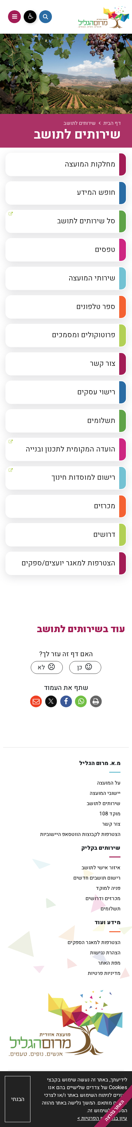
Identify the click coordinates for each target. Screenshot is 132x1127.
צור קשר (111, 824)
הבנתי (17, 1099)
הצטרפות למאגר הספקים (94, 942)
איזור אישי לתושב (101, 868)
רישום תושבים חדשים (96, 878)
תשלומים (110, 909)
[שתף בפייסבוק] (66, 702)
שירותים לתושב (103, 803)
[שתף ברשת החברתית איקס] (51, 702)
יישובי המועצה (105, 793)
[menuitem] (66, 164)
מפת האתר (109, 963)
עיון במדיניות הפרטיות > (102, 1118)
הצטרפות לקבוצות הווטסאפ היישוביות (80, 834)
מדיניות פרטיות (104, 973)
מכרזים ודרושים (103, 898)
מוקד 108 (109, 814)
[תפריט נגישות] (30, 16)
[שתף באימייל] (36, 702)
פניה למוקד (108, 888)
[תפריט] (14, 16)
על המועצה (108, 783)
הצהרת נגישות (105, 953)
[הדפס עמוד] (96, 702)
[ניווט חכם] (45, 16)
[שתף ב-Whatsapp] (81, 702)
